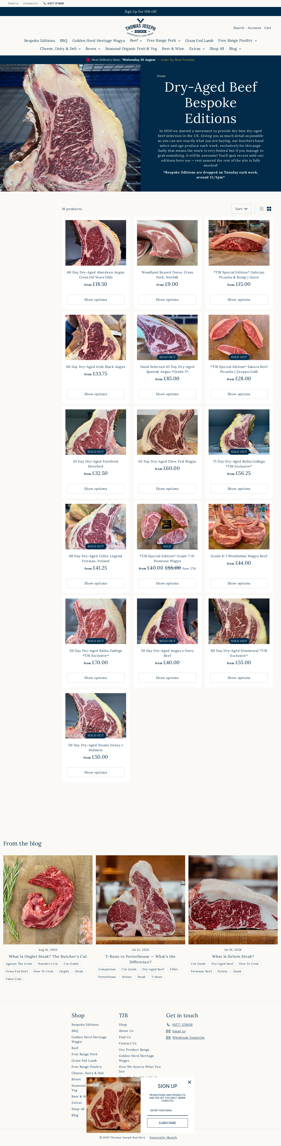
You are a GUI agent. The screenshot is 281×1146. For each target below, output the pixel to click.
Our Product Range (134, 1050)
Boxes (91, 48)
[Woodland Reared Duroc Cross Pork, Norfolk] (167, 254)
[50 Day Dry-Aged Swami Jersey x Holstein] (96, 727)
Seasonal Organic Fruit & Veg (131, 48)
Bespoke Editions (39, 40)
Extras (195, 48)
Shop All (217, 48)
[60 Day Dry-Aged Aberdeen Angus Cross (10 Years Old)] (96, 254)
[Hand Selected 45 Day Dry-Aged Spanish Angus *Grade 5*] (167, 348)
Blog (233, 48)
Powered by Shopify (163, 1137)
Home (161, 76)
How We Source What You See (140, 1069)
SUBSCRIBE (167, 1123)
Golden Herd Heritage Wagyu (98, 40)
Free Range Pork (162, 40)
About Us (126, 1031)
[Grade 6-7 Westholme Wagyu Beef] (239, 535)
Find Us (13, 3)
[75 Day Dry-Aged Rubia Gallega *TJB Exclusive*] (239, 443)
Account (254, 27)
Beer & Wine (173, 48)
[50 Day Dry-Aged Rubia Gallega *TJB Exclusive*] (96, 632)
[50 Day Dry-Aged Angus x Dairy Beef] (167, 632)
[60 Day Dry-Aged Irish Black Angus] (96, 346)
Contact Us (30, 3)
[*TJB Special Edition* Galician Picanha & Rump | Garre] (239, 254)
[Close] (190, 1082)
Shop (123, 1025)
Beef (134, 40)
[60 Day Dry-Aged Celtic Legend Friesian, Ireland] (96, 538)
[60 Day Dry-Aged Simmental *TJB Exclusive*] (239, 632)
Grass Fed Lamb (199, 40)
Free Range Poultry (236, 40)
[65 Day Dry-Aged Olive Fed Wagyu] (167, 440)
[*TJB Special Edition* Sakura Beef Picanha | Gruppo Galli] (239, 348)
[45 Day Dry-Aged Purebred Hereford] (96, 443)
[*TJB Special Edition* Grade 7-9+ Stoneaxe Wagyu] (167, 538)
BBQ (63, 40)
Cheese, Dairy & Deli (59, 48)
